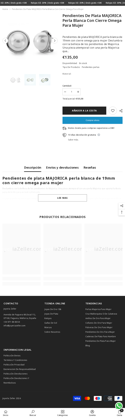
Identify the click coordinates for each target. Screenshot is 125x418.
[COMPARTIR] (120, 111)
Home (5, 9)
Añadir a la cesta (84, 110)
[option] (30, 40)
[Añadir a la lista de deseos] (113, 111)
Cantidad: (67, 85)
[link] (21, 278)
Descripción (32, 167)
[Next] (55, 40)
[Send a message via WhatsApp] (118, 405)
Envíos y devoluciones (62, 167)
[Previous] (5, 40)
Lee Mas (62, 197)
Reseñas (89, 167)
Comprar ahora (92, 120)
